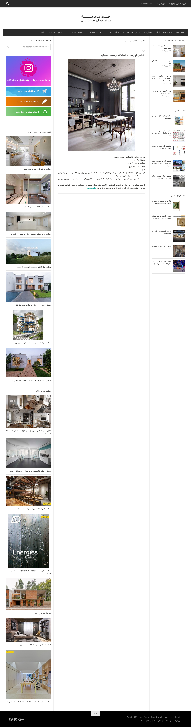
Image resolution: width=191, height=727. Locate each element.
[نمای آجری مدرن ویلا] (28, 594)
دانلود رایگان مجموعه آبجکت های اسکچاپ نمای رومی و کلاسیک (161, 133)
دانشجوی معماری (57, 32)
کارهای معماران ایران (164, 32)
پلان (42, 32)
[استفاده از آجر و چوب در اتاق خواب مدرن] (28, 630)
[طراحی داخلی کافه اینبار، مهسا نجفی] (28, 151)
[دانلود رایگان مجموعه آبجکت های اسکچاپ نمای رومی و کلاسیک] (179, 136)
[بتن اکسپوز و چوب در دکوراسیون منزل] (179, 96)
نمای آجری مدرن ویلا (43, 613)
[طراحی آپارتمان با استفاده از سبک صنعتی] (101, 105)
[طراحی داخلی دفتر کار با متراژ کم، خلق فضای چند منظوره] (28, 674)
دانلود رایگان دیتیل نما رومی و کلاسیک (161, 117)
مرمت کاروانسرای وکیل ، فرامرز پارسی (161, 232)
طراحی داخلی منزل (132, 32)
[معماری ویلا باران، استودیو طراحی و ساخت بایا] (28, 287)
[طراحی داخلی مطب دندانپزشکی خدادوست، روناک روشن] (179, 81)
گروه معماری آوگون (178, 3)
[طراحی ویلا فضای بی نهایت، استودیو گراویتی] (28, 251)
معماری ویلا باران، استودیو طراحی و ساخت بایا (33, 305)
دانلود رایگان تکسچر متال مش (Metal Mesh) (161, 177)
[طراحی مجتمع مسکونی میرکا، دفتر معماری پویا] (28, 325)
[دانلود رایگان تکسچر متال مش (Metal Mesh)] (179, 181)
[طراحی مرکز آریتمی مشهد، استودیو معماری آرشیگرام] (28, 221)
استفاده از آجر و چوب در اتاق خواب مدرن (35, 645)
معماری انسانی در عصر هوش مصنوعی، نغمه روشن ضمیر (161, 217)
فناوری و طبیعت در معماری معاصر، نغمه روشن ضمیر (161, 202)
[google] (22, 719)
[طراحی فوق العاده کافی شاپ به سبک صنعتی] (28, 491)
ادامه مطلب (91, 188)
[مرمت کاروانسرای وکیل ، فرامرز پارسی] (179, 236)
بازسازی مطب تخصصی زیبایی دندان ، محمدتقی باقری (30, 471)
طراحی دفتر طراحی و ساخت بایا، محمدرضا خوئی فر (31, 380)
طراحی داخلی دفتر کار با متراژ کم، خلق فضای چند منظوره (29, 702)
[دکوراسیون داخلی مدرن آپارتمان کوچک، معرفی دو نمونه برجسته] (28, 411)
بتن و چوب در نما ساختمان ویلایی (161, 62)
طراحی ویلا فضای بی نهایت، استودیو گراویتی (34, 267)
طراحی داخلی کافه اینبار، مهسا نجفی (37, 169)
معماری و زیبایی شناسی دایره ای (161, 247)
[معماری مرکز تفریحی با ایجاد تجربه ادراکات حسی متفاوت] (179, 266)
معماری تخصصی (76, 32)
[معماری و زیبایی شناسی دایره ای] (179, 251)
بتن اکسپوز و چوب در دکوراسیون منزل (161, 92)
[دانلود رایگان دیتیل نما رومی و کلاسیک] (179, 121)
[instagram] (16, 719)
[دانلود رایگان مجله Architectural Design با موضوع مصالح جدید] (28, 541)
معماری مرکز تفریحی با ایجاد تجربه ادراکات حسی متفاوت (161, 262)
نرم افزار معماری (96, 32)
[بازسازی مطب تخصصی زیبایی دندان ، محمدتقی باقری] (28, 453)
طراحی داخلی (113, 32)
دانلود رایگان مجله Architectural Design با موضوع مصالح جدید (28, 572)
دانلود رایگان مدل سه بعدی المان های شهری (161, 147)
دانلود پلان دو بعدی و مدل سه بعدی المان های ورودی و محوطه (161, 163)
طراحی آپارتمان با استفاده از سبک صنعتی (123, 55)
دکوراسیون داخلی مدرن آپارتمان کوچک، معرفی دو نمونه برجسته (28, 432)
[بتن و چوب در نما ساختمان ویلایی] (179, 66)
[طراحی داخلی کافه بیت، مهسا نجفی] (28, 189)
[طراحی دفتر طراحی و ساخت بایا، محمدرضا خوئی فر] (28, 362)
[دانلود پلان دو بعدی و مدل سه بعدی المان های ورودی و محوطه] (179, 166)
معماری (149, 32)
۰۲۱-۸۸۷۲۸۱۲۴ (146, 3)
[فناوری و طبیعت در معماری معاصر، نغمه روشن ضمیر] (179, 206)
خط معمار (180, 32)
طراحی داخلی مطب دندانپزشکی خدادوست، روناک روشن (161, 78)
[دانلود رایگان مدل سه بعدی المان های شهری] (179, 151)
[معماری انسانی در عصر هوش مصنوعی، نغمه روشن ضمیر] (179, 221)
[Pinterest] (11, 719)
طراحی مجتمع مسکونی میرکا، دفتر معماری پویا (33, 342)
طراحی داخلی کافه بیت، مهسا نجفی (37, 207)
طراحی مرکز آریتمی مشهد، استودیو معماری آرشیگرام (31, 234)
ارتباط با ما (161, 3)
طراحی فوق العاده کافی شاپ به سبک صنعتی (34, 509)
